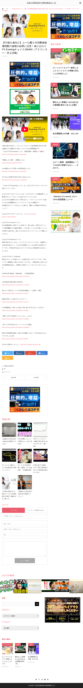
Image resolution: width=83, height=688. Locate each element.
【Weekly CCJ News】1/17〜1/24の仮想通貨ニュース (65, 198)
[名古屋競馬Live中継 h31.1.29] (33, 648)
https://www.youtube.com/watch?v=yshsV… (16, 302)
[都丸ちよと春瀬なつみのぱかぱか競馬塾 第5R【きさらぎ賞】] (20, 648)
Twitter (35, 679)
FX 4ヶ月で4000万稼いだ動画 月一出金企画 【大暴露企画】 (25, 467)
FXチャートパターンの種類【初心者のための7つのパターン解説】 (40, 442)
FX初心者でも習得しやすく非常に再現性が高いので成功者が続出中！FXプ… (40, 468)
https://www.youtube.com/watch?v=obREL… (16, 319)
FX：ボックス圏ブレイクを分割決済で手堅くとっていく (9, 467)
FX (7, 9)
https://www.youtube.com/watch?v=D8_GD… (16, 276)
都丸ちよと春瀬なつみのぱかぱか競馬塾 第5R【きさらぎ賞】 (65, 103)
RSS (47, 679)
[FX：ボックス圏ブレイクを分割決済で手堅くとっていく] (9, 456)
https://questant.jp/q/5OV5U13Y (12, 163)
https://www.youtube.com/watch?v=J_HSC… (16, 285)
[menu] (80, 3)
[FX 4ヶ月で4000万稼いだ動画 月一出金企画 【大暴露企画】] (25, 456)
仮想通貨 (55, 144)
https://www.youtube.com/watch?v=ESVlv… (16, 339)
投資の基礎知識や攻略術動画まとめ (41, 3)
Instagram (41, 679)
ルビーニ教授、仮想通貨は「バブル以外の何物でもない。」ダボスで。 (65, 165)
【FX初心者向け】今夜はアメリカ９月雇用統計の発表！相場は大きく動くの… (9, 495)
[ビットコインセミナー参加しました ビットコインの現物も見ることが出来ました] (7, 648)
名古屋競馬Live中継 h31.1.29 (65, 134)
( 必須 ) (7, 523)
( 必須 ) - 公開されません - (12, 529)
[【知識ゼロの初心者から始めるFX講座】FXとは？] (9, 430)
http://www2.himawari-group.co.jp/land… (15, 180)
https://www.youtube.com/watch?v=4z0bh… (16, 310)
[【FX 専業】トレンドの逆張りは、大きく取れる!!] (25, 430)
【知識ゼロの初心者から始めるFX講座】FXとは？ (9, 441)
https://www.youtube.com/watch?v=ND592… (16, 327)
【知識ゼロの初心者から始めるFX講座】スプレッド (25, 494)
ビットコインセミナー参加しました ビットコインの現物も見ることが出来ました (66, 71)
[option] (8, 586)
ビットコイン (56, 50)
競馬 (54, 84)
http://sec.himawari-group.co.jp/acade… (15, 154)
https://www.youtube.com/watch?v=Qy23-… (16, 293)
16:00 (39, 151)
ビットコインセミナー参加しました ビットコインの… (7, 660)
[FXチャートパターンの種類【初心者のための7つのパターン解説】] (40, 430)
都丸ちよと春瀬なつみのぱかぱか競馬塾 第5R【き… (20, 660)
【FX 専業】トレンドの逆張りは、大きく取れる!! (25, 441)
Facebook (38, 679)
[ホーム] (2, 8)
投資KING (11, 366)
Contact (44, 679)
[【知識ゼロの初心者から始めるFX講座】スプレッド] (25, 482)
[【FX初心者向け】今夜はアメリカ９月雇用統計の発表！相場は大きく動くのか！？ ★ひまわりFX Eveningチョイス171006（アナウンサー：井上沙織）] (9, 482)
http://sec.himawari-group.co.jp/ (30, 344)
